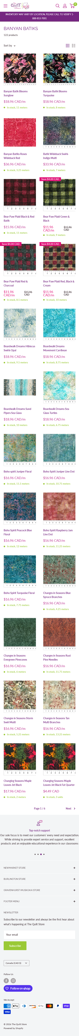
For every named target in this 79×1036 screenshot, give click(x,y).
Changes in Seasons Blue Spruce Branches (57, 594)
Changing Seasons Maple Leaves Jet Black (17, 782)
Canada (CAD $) (13, 963)
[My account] (65, 6)
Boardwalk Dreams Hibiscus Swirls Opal (19, 348)
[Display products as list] (73, 45)
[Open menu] (5, 5)
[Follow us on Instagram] (13, 980)
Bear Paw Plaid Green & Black (56, 218)
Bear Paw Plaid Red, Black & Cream (58, 283)
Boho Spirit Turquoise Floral (19, 592)
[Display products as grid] (67, 45)
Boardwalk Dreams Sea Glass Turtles (56, 410)
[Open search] (58, 6)
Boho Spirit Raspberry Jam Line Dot (58, 532)
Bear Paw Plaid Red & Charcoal (16, 283)
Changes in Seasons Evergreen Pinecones (15, 657)
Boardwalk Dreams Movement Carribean (55, 348)
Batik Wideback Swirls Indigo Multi (55, 156)
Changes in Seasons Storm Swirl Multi (18, 720)
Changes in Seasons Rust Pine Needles (57, 657)
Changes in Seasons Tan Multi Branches (56, 720)
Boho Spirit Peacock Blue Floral (18, 532)
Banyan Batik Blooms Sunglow (16, 93)
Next (68, 808)
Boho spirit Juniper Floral (17, 471)
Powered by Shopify (13, 1028)
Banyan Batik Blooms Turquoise (55, 93)
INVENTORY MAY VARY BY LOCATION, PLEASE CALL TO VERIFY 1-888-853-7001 (40, 16)
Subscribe (15, 945)
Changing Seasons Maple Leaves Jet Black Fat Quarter (59, 782)
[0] (72, 6)
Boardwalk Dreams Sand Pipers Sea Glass (17, 410)
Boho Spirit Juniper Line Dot (59, 471)
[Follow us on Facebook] (6, 980)
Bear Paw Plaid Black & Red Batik (19, 218)
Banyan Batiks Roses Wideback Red (15, 156)
